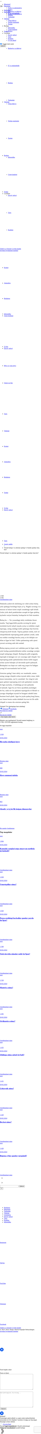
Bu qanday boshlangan (7, 828)
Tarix (5, 414)
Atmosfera (7, 283)
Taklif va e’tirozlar (6, 249)
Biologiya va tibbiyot (14, 11)
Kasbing (6, 1220)
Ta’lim (6, 346)
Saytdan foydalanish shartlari (9, 250)
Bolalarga (7, 298)
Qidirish (22, 1186)
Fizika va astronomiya (15, 8)
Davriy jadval (8, 1216)
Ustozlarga (7, 1215)
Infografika (7, 314)
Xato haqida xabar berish (8, 717)
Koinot (6, 267)
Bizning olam (4, 761)
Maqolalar (7, 6)
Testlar (6, 31)
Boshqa (6, 155)
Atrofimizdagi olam (6, 599)
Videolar (6, 19)
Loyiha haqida (16, 249)
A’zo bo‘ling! (6, 1424)
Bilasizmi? (7, 4)
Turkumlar (11, 100)
